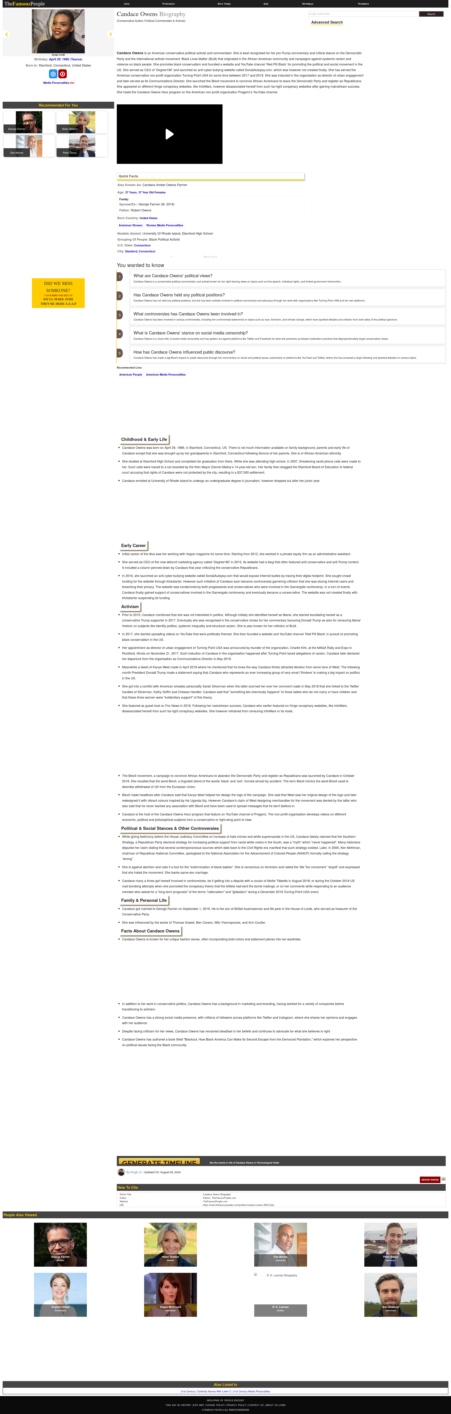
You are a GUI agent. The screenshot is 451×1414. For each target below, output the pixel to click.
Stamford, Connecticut (140, 251)
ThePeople (24, 4)
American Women (131, 225)
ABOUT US (272, 1404)
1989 (65, 59)
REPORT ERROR (430, 1179)
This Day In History (179, 1404)
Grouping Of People (220, 1400)
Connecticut (142, 245)
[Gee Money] (29, 145)
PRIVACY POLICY (237, 1404)
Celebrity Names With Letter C (214, 1391)
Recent (239, 1400)
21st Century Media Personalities (251, 1391)
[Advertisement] (181, 38)
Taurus (76, 59)
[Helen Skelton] (82, 122)
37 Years (131, 192)
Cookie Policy (216, 1404)
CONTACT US (256, 1404)
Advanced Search (327, 22)
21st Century (188, 1391)
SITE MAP (199, 1404)
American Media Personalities (166, 374)
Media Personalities (56, 83)
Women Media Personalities (164, 225)
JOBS (282, 1404)
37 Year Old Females (152, 192)
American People (130, 374)
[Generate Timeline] (159, 1161)
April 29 (55, 59)
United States (148, 218)
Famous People (214, 1409)
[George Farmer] (29, 122)
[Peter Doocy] (82, 145)
